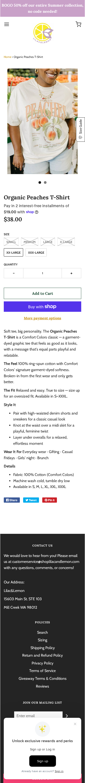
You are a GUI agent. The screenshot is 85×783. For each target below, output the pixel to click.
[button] (80, 129)
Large (47, 242)
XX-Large (13, 252)
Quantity (10, 264)
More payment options (42, 318)
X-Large (66, 242)
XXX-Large (36, 252)
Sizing (42, 640)
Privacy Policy (42, 663)
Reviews (42, 686)
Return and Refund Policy (42, 655)
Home (7, 57)
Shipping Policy (42, 648)
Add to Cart (42, 293)
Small (11, 242)
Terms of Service (42, 670)
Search (42, 632)
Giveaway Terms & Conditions (43, 678)
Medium (30, 242)
